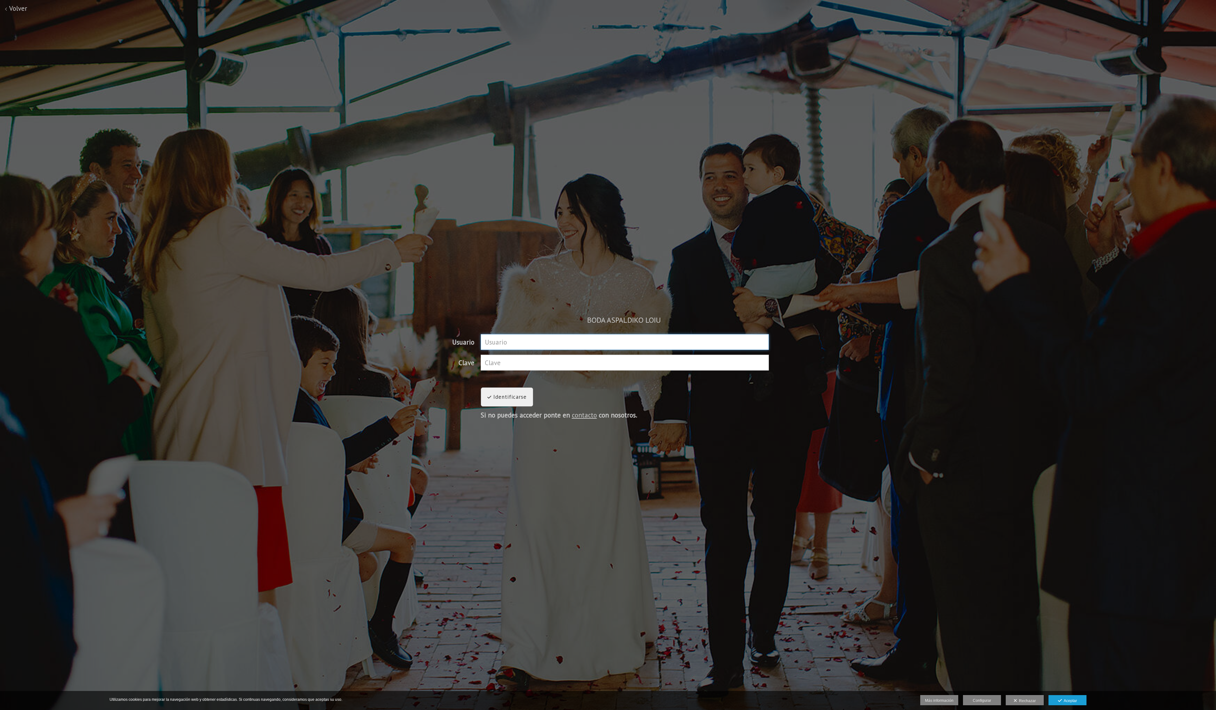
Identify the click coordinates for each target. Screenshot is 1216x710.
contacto (584, 415)
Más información (939, 700)
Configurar (982, 700)
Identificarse (509, 396)
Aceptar (1069, 701)
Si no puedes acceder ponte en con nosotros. (559, 415)
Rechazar (1026, 701)
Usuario (463, 342)
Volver (17, 8)
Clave (466, 362)
